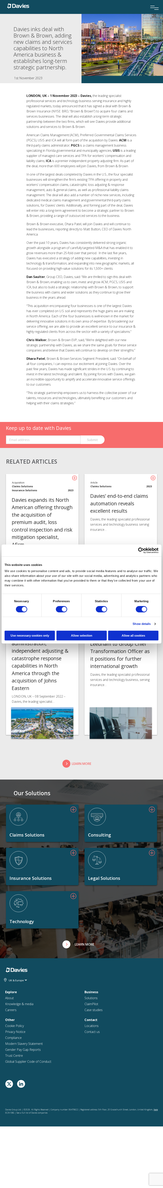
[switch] (61, 609)
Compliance (13, 1038)
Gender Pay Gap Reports (23, 1049)
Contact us (92, 1032)
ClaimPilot (91, 1004)
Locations (91, 1026)
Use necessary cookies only (30, 635)
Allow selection (81, 635)
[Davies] (18, 5)
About (9, 998)
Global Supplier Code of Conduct (28, 1061)
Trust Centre (14, 1055)
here (156, 1109)
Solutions (91, 998)
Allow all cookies (133, 635)
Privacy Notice (15, 1032)
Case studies (93, 1010)
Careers (10, 1010)
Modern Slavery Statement (24, 1043)
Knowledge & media (19, 1004)
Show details (142, 623)
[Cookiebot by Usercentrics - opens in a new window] (141, 550)
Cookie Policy (14, 1026)
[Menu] (153, 2)
